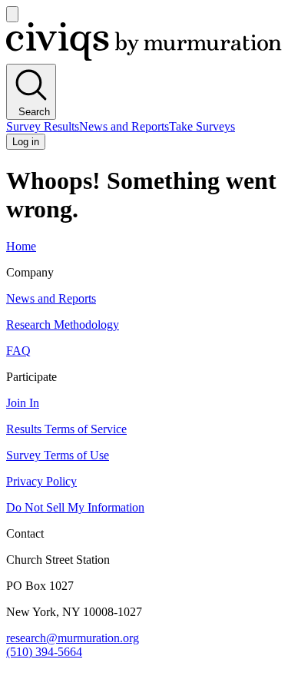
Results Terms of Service (66, 429)
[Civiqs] (144, 56)
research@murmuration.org (72, 637)
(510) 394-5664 (44, 651)
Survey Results (42, 126)
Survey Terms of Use (57, 455)
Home (21, 246)
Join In (22, 402)
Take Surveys (202, 126)
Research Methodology (62, 324)
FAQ (18, 350)
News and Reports (124, 126)
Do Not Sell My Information (75, 507)
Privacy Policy (41, 481)
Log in (25, 141)
